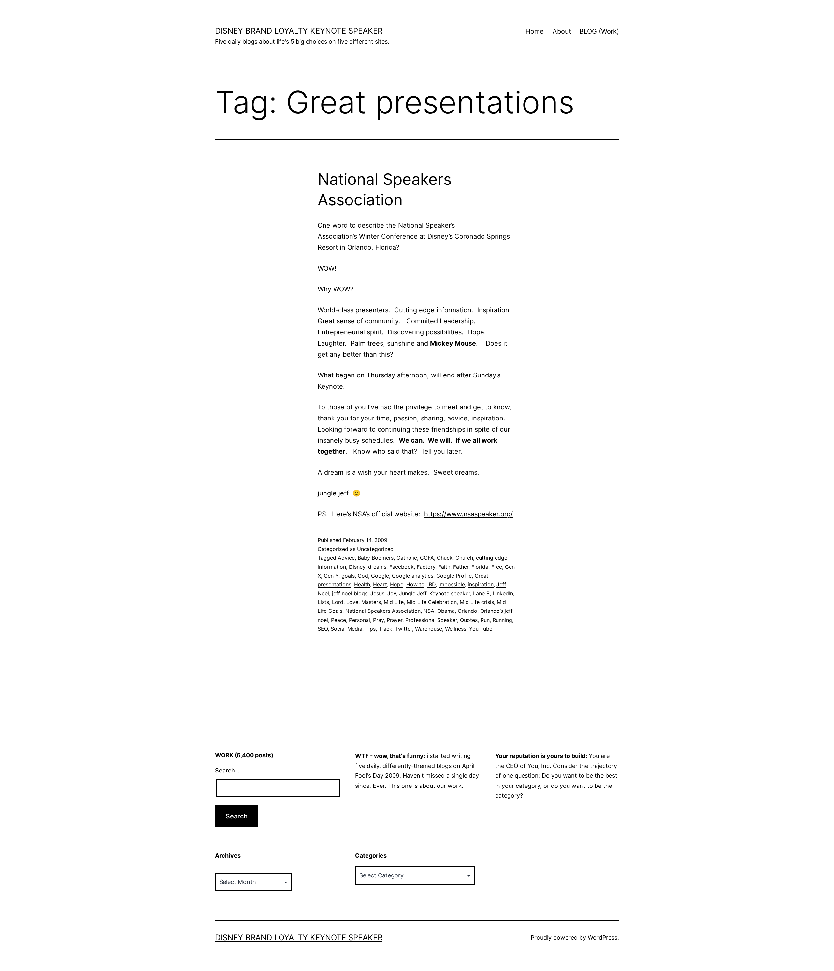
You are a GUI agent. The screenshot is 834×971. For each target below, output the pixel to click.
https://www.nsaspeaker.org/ (468, 514)
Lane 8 (481, 593)
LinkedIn (503, 593)
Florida (479, 567)
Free (496, 567)
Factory (426, 567)
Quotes (469, 620)
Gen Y (331, 575)
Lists (323, 602)
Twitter (403, 628)
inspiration (481, 584)
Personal (359, 620)
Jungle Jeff (412, 593)
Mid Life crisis (477, 602)
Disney (357, 567)
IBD (431, 584)
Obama (446, 611)
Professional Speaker (431, 620)
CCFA (427, 557)
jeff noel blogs (349, 593)
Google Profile (454, 575)
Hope (396, 584)
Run (485, 620)
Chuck (445, 557)
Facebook (401, 567)
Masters (371, 602)
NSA (429, 611)
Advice (346, 557)
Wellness (455, 628)
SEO (323, 628)
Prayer (394, 620)
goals (348, 575)
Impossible (452, 584)
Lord (337, 602)
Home (534, 31)
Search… (227, 770)
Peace (338, 620)
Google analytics (412, 575)
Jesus (377, 593)
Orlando (467, 611)
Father (460, 567)
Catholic (406, 557)
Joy (391, 593)
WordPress (602, 937)
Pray (378, 620)
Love (352, 602)
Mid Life (394, 602)
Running (502, 620)
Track (385, 628)
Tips (370, 628)
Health (362, 584)
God (363, 575)
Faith (444, 567)
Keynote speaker (449, 593)
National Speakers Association (383, 611)
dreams (377, 567)
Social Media (346, 628)
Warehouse (428, 628)
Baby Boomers (376, 557)
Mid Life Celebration (432, 602)
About (562, 31)
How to (415, 584)
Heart (380, 584)
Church (464, 557)
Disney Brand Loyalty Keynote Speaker (298, 31)
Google (380, 575)
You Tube (480, 628)
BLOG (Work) (599, 31)
